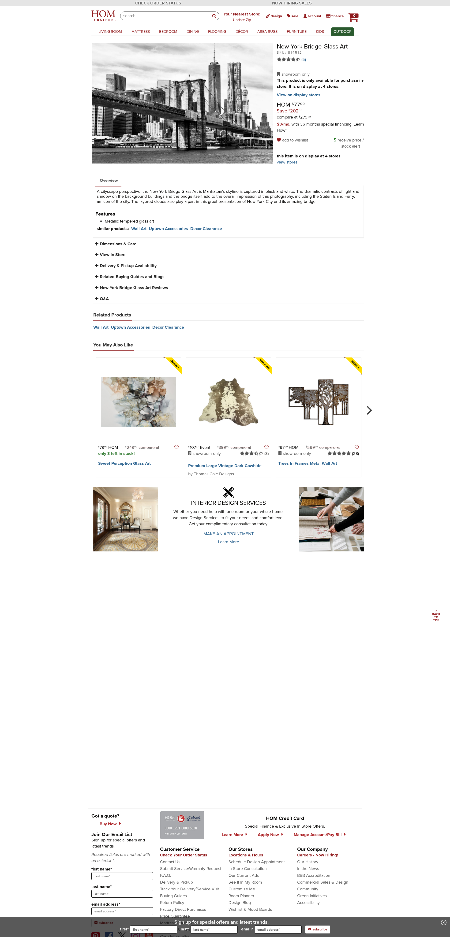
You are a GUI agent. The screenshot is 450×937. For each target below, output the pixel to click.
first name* (101, 869)
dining (193, 31)
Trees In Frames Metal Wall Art (307, 463)
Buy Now (108, 824)
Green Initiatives (312, 896)
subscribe (320, 929)
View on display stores (298, 95)
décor (242, 31)
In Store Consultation (248, 869)
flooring (217, 31)
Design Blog (240, 903)
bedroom (168, 31)
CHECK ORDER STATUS (158, 3)
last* (185, 929)
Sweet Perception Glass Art (124, 463)
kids (320, 31)
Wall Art (138, 229)
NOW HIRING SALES (292, 3)
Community (307, 889)
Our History (307, 862)
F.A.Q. (165, 875)
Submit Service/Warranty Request (190, 869)
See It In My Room (245, 882)
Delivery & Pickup (176, 882)
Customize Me (242, 889)
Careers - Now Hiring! (317, 855)
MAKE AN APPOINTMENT (228, 533)
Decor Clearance (206, 229)
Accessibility (308, 903)
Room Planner (241, 896)
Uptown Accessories (168, 229)
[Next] (368, 408)
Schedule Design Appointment (257, 862)
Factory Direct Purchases (183, 909)
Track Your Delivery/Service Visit (189, 889)
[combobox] (165, 15)
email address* (105, 904)
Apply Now (268, 835)
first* (124, 929)
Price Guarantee (175, 916)
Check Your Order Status (183, 855)
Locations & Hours (246, 855)
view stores (287, 162)
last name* (101, 887)
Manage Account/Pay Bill (318, 835)
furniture (297, 31)
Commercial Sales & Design (322, 882)
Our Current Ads (244, 875)
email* (247, 929)
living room (110, 31)
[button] (242, 16)
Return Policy (172, 903)
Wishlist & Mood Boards (250, 909)
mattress (140, 31)
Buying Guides (173, 896)
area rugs (267, 31)
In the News (308, 869)
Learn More (228, 542)
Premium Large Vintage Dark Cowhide (225, 466)
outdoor (343, 31)
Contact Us (170, 862)
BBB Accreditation (313, 875)
